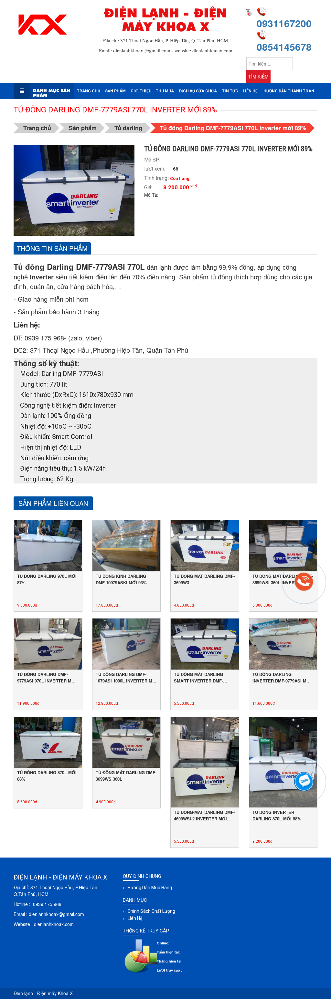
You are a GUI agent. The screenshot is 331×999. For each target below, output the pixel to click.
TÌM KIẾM (258, 76)
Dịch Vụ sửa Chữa (198, 91)
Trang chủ (88, 91)
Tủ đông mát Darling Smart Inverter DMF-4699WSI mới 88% (198, 677)
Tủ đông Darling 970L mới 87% (47, 579)
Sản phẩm (115, 91)
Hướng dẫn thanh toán (288, 91)
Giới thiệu (141, 91)
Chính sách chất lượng (151, 911)
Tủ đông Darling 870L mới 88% (47, 775)
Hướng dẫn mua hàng (150, 887)
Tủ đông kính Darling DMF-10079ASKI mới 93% (121, 579)
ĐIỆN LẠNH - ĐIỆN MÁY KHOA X (165, 20)
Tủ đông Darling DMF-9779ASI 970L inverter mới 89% (46, 677)
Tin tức (230, 91)
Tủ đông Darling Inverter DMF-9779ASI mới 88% (281, 677)
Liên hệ (250, 91)
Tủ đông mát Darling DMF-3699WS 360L (126, 775)
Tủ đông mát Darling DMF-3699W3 (204, 579)
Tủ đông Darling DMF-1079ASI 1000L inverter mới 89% (126, 677)
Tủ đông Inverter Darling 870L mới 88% (276, 815)
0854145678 (284, 47)
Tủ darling (128, 128)
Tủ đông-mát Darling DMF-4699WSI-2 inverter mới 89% (204, 815)
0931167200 (284, 23)
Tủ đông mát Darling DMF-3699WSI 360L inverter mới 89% (282, 579)
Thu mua (165, 91)
